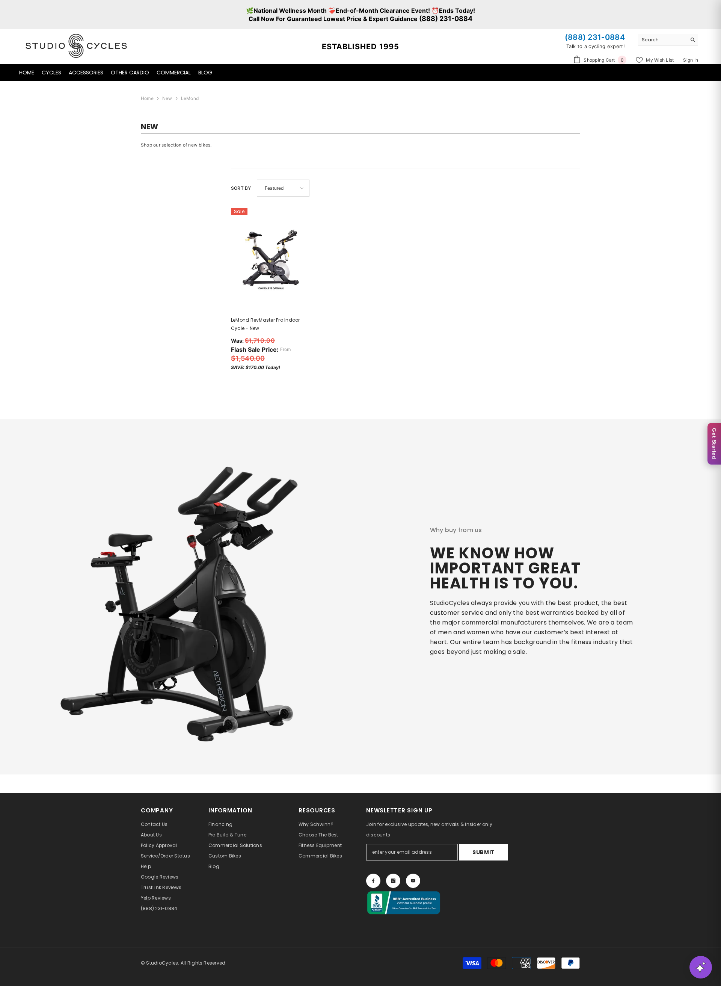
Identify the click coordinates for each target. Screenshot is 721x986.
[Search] (668, 40)
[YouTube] (413, 881)
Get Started (714, 443)
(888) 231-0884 (445, 19)
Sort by (241, 188)
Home (147, 98)
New (167, 98)
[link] (177, 596)
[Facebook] (373, 881)
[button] (283, 188)
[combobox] (662, 39)
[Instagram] (393, 881)
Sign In (690, 60)
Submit (483, 852)
